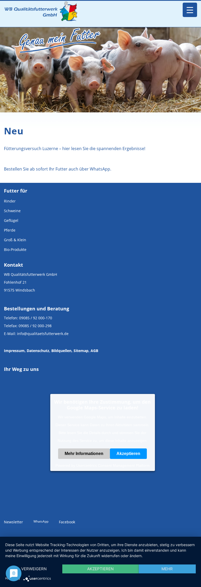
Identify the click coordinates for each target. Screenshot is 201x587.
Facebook (67, 521)
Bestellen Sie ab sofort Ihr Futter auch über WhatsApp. (57, 169)
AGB (94, 350)
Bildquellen (61, 350)
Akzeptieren (128, 453)
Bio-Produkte (15, 249)
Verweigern (34, 568)
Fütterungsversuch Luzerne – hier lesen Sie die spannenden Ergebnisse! (74, 148)
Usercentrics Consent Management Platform (113, 465)
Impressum (14, 350)
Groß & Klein (15, 239)
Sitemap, (82, 350)
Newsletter (13, 521)
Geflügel (11, 220)
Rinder (10, 201)
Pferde (9, 230)
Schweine (12, 210)
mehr (167, 568)
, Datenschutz (37, 350)
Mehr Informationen (84, 453)
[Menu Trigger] (190, 10)
